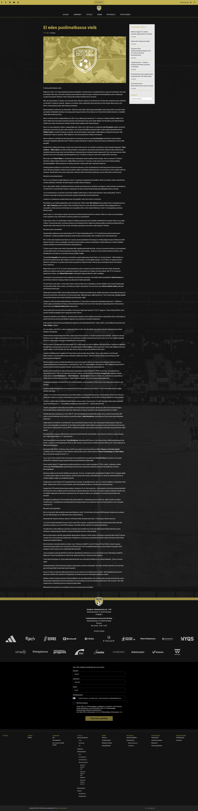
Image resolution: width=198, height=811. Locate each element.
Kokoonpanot (81, 788)
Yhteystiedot (125, 14)
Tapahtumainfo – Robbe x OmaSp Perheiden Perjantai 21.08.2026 (140, 65)
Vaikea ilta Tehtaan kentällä (140, 41)
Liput (80, 740)
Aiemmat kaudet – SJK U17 (82, 782)
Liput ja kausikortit (82, 737)
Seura (99, 14)
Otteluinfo (80, 749)
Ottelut (89, 14)
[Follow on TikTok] (18, 2)
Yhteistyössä (130, 740)
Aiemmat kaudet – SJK (82, 767)
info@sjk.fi (99, 614)
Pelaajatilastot (82, 796)
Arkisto (30, 737)
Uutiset (66, 14)
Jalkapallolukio (106, 745)
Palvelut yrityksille (132, 737)
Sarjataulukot (82, 793)
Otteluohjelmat (81, 751)
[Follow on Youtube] (14, 2)
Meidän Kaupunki (132, 743)
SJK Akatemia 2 (83, 759)
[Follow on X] (5, 2)
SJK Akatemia (56, 740)
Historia (104, 737)
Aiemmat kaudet (83, 762)
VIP (79, 745)
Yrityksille (111, 14)
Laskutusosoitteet (156, 740)
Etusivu (5, 735)
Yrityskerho (131, 745)
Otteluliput (99, 2)
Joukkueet (77, 14)
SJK (53, 737)
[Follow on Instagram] (10, 2)
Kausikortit (81, 743)
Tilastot (79, 791)
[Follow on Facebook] (1, 2)
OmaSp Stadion (106, 740)
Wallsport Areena (107, 743)
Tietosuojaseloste (156, 745)
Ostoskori (179, 740)
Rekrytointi (154, 743)
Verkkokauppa (184, 2)
